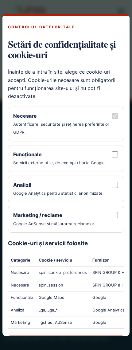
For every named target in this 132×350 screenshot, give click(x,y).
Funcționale (27, 154)
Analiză (22, 185)
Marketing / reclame (37, 215)
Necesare (25, 116)
